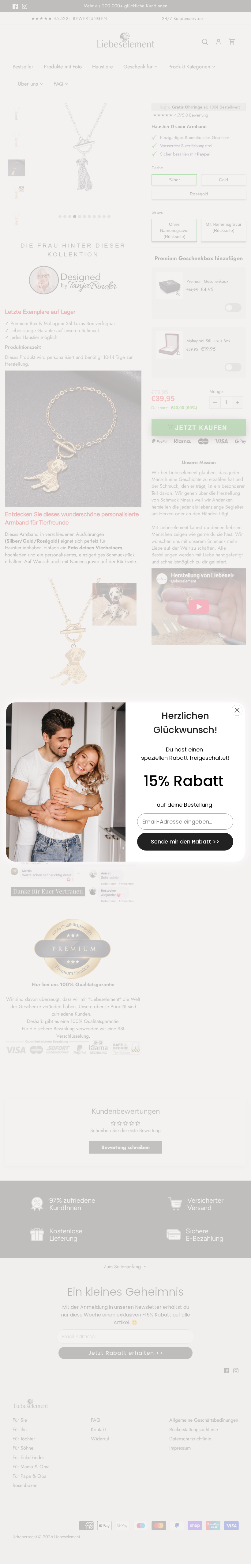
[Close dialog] (237, 710)
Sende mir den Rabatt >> (185, 841)
